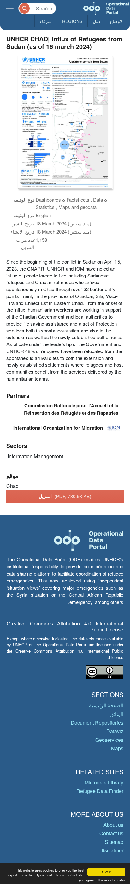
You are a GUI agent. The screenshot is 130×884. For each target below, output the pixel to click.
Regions (72, 21)
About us (113, 824)
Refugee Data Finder (99, 791)
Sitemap (114, 841)
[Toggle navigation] (9, 8)
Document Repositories (97, 722)
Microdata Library (104, 782)
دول (96, 21)
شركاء (46, 21)
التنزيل (65, 496)
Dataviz (114, 731)
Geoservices (109, 739)
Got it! (106, 871)
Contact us (111, 833)
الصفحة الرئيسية (106, 705)
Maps (117, 748)
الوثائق (116, 714)
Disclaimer (111, 850)
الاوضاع (117, 21)
